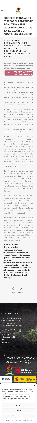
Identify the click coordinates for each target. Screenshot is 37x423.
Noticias (8, 59)
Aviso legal (5, 334)
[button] (34, 386)
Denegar (18, 410)
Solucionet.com (18, 347)
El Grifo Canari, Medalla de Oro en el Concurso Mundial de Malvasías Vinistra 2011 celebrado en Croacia (18, 265)
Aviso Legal (29, 420)
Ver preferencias (18, 416)
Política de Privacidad (20, 420)
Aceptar (18, 405)
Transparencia (6, 342)
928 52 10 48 (9, 330)
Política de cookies (9, 420)
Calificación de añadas (13, 250)
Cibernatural (29, 347)
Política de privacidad (8, 337)
